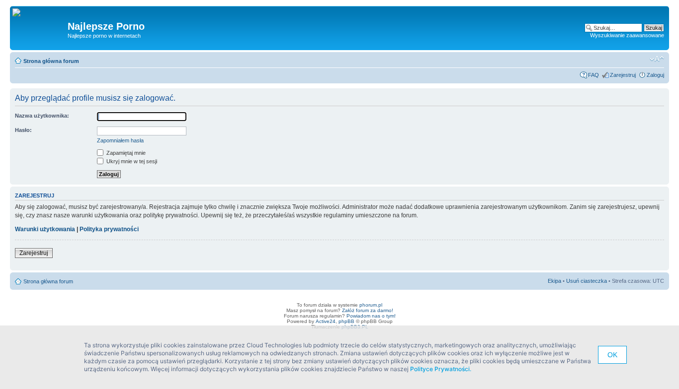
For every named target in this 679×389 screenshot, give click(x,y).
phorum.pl (370, 305)
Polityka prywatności (109, 229)
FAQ (593, 75)
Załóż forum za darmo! (367, 310)
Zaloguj (655, 75)
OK (612, 355)
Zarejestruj (623, 75)
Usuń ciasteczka (586, 281)
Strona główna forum (51, 61)
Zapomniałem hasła (120, 140)
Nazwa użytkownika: (42, 116)
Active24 (326, 321)
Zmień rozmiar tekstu (657, 59)
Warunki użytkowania (45, 229)
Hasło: (23, 130)
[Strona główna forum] (20, 12)
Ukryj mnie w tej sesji (131, 161)
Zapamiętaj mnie (125, 153)
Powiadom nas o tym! (371, 316)
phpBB (346, 321)
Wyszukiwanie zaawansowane (627, 35)
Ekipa (554, 281)
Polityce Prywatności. (440, 369)
